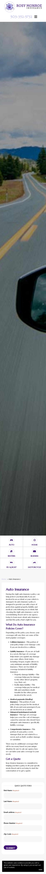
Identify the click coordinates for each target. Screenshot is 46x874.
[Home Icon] (34, 539)
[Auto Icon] (11, 539)
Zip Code (11, 834)
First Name (11, 790)
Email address (12, 812)
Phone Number (13, 823)
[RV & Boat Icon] (11, 561)
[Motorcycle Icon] (34, 561)
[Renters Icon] (11, 550)
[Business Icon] (34, 550)
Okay (40, 869)
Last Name (11, 801)
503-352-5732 (21, 17)
